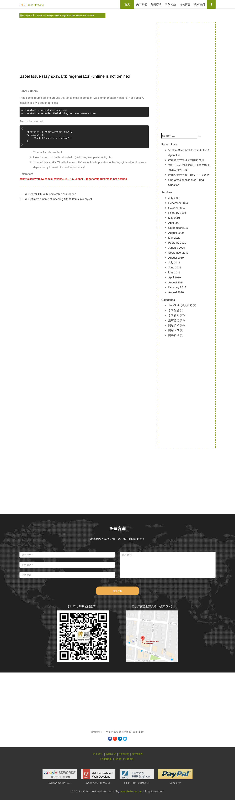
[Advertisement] (84, 46)
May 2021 (174, 218)
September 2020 (178, 228)
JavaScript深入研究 (180, 305)
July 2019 (174, 262)
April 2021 (174, 223)
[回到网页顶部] (211, 4)
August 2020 (176, 233)
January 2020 (176, 247)
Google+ (129, 759)
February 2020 (177, 242)
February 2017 (177, 287)
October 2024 (176, 208)
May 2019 (174, 272)
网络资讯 (173, 335)
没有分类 (173, 320)
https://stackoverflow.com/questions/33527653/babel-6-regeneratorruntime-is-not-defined (73, 179)
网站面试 (173, 330)
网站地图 (137, 754)
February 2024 (177, 213)
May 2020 (174, 238)
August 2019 (176, 257)
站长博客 (184, 4)
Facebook (106, 759)
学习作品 (173, 310)
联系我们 (199, 4)
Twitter (118, 759)
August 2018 (176, 282)
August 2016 (176, 292)
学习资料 (173, 315)
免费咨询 (156, 4)
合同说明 (110, 754)
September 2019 (178, 252)
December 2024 (178, 203)
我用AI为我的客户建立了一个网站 (188, 175)
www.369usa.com (131, 791)
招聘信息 (124, 754)
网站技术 (173, 325)
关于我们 (141, 4)
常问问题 (170, 4)
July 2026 (174, 198)
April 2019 (174, 277)
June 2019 (174, 267)
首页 (127, 4)
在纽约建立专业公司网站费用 (186, 160)
